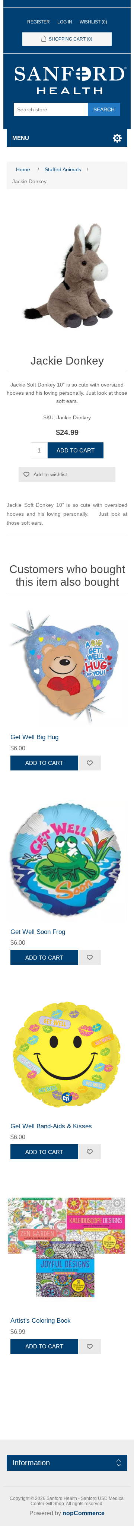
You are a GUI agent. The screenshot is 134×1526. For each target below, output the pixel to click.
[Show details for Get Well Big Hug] (67, 665)
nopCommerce (84, 1513)
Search (104, 109)
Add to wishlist (50, 474)
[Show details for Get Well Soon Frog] (67, 860)
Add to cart (76, 450)
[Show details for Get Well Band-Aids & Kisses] (67, 1055)
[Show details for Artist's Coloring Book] (67, 1249)
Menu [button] (20, 138)
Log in (64, 22)
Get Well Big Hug (34, 737)
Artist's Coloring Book (40, 1320)
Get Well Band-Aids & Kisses (51, 1126)
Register (38, 22)
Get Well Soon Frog (37, 931)
